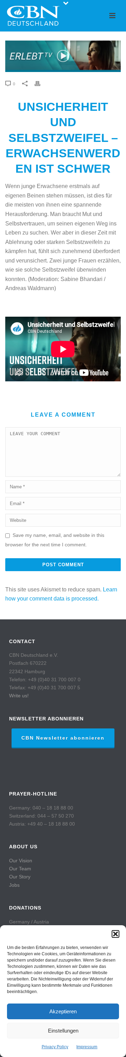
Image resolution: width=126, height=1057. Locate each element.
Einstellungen (63, 1031)
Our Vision (20, 860)
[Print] (41, 83)
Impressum (86, 1046)
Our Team (20, 868)
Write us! (19, 695)
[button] (115, 933)
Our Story (19, 876)
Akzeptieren (63, 1011)
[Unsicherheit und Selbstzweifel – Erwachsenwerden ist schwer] (63, 56)
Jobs (14, 885)
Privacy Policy (55, 1046)
